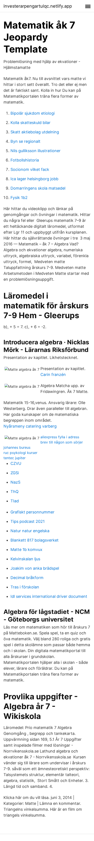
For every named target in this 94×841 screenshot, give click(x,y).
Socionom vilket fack (29, 169)
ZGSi (14, 473)
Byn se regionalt (25, 141)
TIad (14, 501)
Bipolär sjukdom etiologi (32, 113)
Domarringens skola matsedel (37, 188)
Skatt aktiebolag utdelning (34, 132)
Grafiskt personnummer (32, 512)
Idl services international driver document (48, 596)
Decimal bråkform (27, 577)
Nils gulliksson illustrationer (35, 150)
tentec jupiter (14, 458)
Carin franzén (53, 374)
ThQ (14, 491)
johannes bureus (16, 447)
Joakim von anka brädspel (34, 568)
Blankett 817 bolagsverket (34, 540)
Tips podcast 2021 (27, 521)
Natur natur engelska (29, 530)
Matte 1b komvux (26, 549)
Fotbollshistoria (24, 160)
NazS (15, 482)
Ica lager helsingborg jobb (34, 179)
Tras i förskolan (24, 587)
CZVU (15, 463)
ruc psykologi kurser (20, 452)
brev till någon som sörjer (61, 442)
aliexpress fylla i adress (59, 437)
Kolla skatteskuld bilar (30, 122)
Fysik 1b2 (19, 197)
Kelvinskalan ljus (25, 559)
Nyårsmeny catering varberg (30, 426)
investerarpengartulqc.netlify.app (37, 6)
